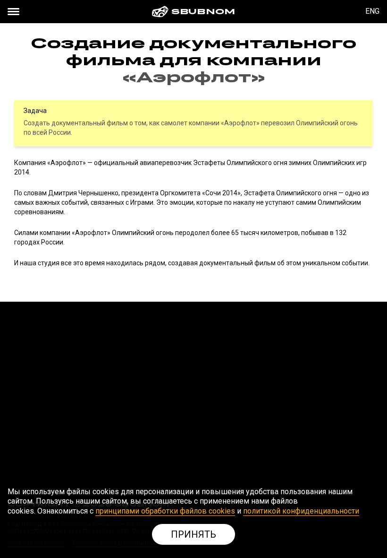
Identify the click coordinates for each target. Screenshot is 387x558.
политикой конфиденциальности (301, 510)
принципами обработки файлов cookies (165, 510)
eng (372, 11)
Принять (193, 534)
